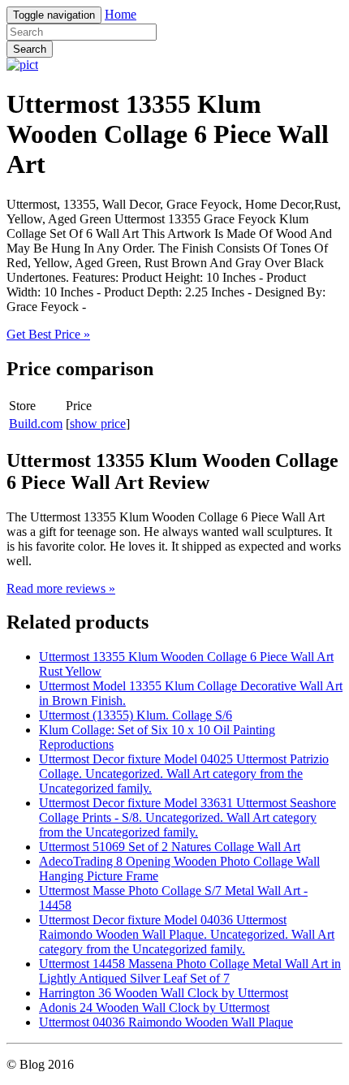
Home (120, 14)
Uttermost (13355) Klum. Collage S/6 (135, 715)
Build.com (35, 423)
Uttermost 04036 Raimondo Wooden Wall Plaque (166, 1022)
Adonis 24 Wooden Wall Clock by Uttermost (154, 1007)
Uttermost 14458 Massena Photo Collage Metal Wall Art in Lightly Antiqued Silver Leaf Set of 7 (190, 971)
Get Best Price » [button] (48, 334)
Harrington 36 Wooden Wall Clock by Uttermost (163, 993)
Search (29, 49)
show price (98, 423)
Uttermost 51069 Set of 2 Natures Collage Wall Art (169, 847)
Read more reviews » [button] (60, 588)
